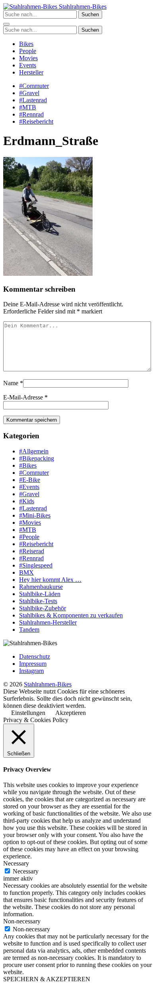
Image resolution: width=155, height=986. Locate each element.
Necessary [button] (16, 863)
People (27, 51)
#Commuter (34, 85)
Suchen (90, 14)
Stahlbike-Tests (38, 601)
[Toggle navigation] (6, 24)
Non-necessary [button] (22, 921)
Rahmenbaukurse (41, 586)
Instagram (31, 670)
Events (27, 65)
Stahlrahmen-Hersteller (48, 622)
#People (29, 536)
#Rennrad (31, 114)
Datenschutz (34, 656)
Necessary (26, 871)
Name (10, 383)
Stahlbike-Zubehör (42, 608)
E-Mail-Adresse (23, 397)
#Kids (26, 501)
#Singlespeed (35, 565)
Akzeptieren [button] (70, 712)
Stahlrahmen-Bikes (82, 6)
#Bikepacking (36, 458)
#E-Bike (29, 479)
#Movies (30, 522)
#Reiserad (31, 551)
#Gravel (29, 93)
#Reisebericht (36, 121)
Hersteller (31, 72)
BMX (26, 572)
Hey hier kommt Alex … (50, 579)
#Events (29, 486)
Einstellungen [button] (28, 712)
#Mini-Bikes (34, 515)
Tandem (29, 629)
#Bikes (28, 465)
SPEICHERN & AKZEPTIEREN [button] (46, 979)
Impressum (32, 663)
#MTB (27, 107)
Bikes (26, 43)
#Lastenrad (33, 100)
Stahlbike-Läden (39, 593)
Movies (28, 58)
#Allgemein (33, 451)
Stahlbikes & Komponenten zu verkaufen (71, 615)
